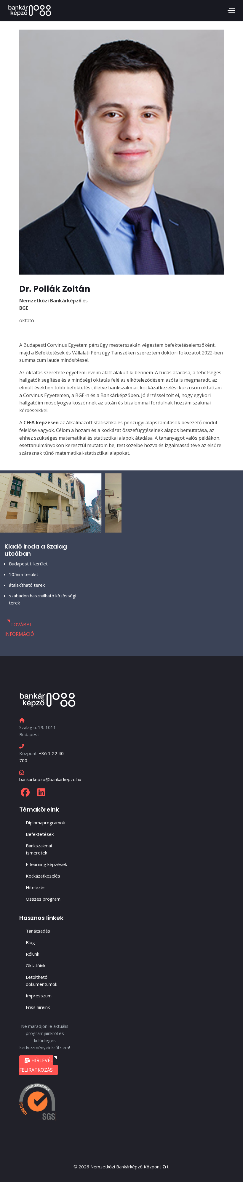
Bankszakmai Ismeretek (39, 849)
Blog (30, 942)
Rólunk (32, 954)
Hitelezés (36, 887)
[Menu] (231, 10)
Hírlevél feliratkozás (36, 1065)
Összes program (43, 899)
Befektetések (40, 834)
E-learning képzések (46, 864)
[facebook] (25, 792)
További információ (19, 629)
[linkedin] (41, 792)
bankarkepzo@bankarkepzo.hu (50, 779)
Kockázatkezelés (43, 876)
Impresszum (39, 996)
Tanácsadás (38, 931)
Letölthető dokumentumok (41, 980)
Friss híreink (38, 1007)
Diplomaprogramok (45, 822)
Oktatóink (35, 965)
